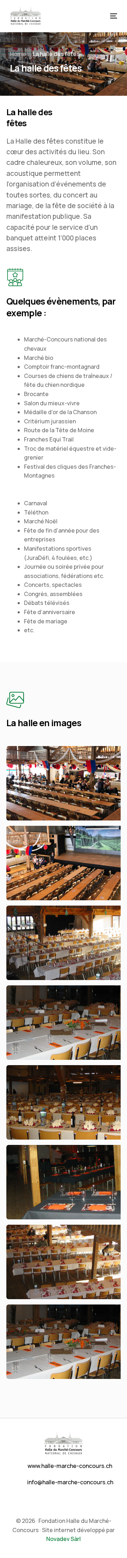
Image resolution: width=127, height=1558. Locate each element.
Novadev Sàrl (63, 1539)
